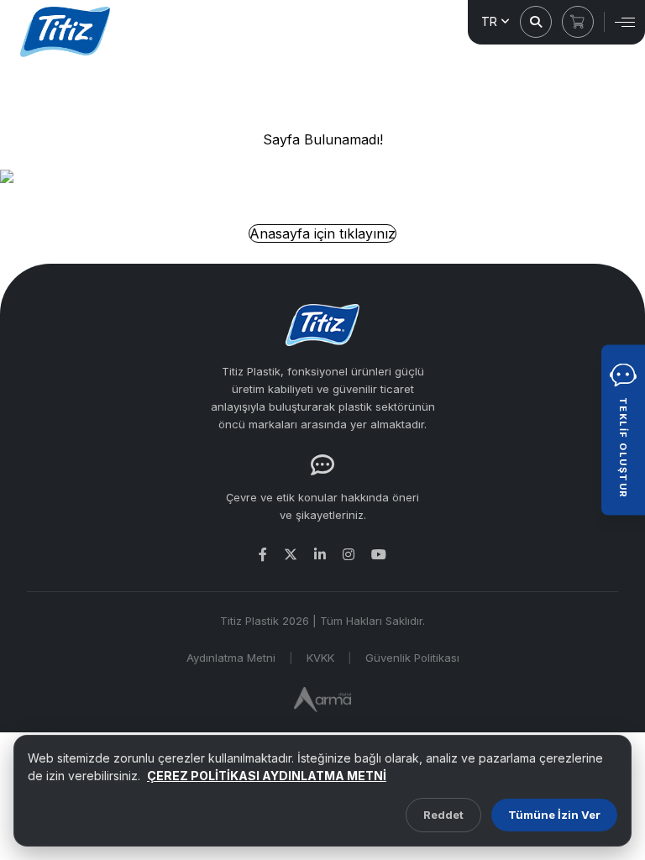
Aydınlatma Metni (230, 657)
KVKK (320, 657)
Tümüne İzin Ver (554, 814)
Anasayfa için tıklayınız (322, 233)
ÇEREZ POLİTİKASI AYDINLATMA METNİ (266, 775)
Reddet (443, 814)
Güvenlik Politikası (412, 657)
